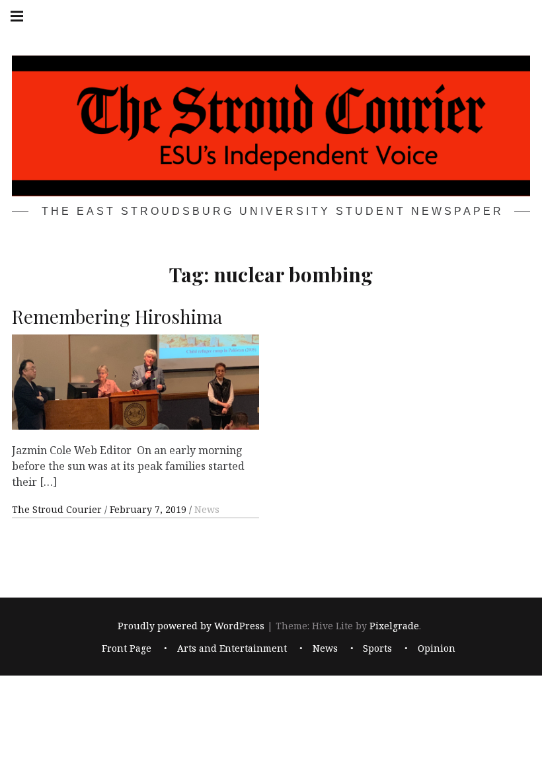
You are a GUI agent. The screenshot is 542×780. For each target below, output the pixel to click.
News (206, 509)
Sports (377, 649)
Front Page (126, 649)
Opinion (436, 649)
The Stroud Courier (58, 509)
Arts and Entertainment (232, 649)
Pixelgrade (394, 625)
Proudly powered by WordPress (191, 625)
